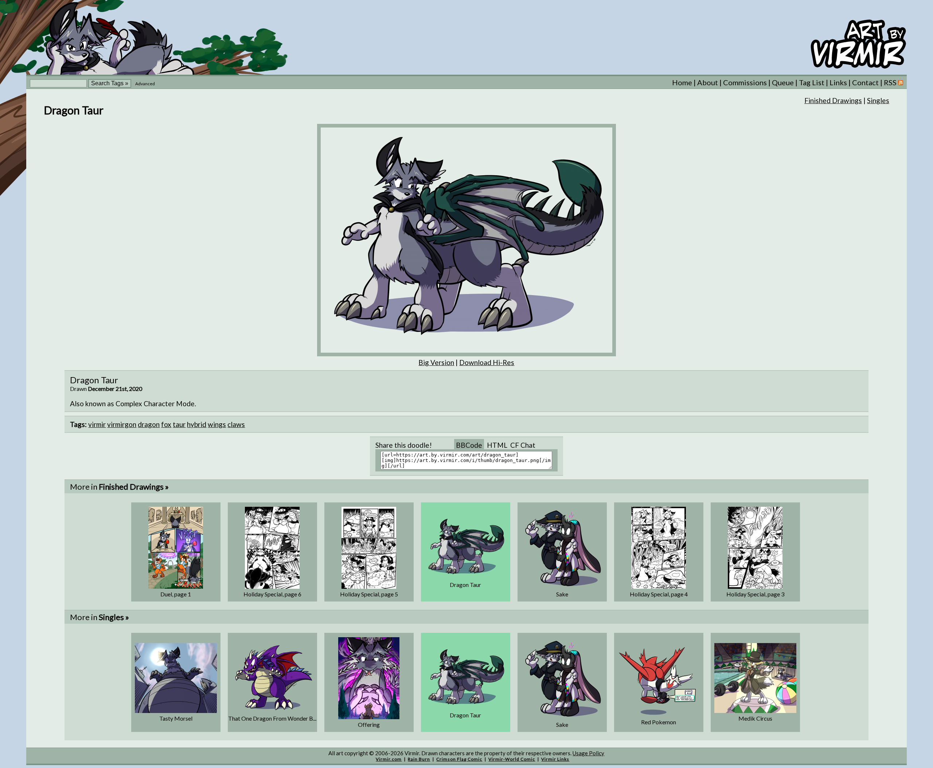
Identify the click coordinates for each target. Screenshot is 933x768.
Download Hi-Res (486, 362)
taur (179, 424)
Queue (783, 82)
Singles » (114, 617)
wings (217, 424)
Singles (878, 100)
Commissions (745, 82)
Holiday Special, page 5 (369, 594)
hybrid (196, 424)
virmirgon (121, 424)
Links (838, 82)
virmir (97, 424)
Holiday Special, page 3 (755, 594)
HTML (497, 445)
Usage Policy (588, 753)
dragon (149, 424)
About (707, 82)
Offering (369, 724)
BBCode (469, 445)
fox (166, 424)
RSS (891, 82)
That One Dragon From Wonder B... (272, 718)
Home (682, 82)
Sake (562, 594)
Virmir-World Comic (511, 759)
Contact (865, 82)
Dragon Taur (465, 584)
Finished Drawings (833, 100)
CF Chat (522, 445)
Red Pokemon (658, 721)
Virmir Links (555, 759)
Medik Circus (755, 718)
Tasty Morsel (175, 718)
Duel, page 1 (175, 594)
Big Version (436, 362)
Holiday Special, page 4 (659, 594)
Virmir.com (389, 759)
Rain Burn (419, 759)
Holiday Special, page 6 (272, 594)
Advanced (145, 83)
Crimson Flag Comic (459, 759)
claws (236, 424)
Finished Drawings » (134, 486)
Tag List (811, 82)
